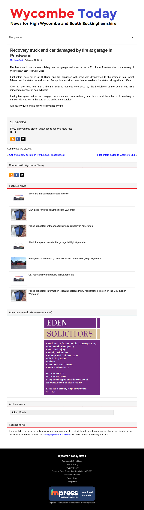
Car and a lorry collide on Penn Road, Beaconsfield (36, 154)
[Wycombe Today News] (63, 26)
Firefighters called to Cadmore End (116, 154)
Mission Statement (72, 475)
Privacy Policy (72, 468)
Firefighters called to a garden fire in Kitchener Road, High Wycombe (64, 258)
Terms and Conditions (72, 461)
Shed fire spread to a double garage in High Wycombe (57, 242)
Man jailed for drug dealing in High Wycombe (52, 210)
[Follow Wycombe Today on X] (23, 139)
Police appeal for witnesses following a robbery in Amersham (61, 226)
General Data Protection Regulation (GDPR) (72, 471)
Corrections (72, 478)
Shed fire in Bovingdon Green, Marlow (48, 193)
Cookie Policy (72, 464)
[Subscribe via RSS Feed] (12, 139)
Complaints (72, 481)
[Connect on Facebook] (18, 139)
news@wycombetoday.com (56, 434)
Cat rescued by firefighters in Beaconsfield (51, 274)
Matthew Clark (16, 60)
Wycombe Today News (72, 456)
